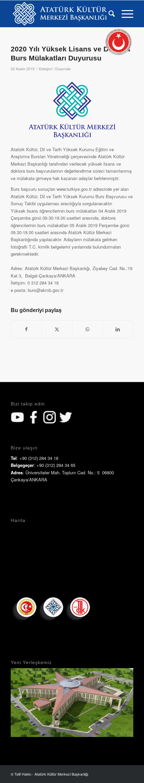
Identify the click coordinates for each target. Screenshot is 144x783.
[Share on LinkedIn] (118, 329)
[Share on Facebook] (26, 329)
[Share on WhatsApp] (87, 329)
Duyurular (63, 68)
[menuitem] (108, 13)
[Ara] (108, 13)
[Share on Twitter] (57, 329)
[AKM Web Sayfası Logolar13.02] (60, 13)
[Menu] (124, 13)
